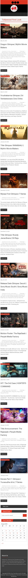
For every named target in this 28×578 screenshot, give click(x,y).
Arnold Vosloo (4, 153)
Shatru (2, 58)
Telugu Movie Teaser (9, 244)
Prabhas (2, 343)
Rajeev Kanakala (14, 56)
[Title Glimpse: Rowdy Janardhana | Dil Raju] (14, 221)
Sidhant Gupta (9, 58)
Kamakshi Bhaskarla (14, 296)
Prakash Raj (3, 297)
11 (6, 533)
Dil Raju (3, 243)
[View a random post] (25, 14)
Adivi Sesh (4, 295)
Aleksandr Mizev (5, 52)
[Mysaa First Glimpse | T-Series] (14, 180)
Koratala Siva (13, 487)
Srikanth (12, 488)
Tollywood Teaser (6, 246)
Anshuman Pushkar (17, 52)
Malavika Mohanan (9, 341)
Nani (4, 391)
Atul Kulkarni (15, 295)
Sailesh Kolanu (8, 391)
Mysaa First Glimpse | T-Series (13, 194)
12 (10, 533)
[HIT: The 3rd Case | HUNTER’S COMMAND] (14, 369)
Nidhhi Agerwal (20, 341)
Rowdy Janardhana (21, 243)
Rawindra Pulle (16, 199)
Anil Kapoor (10, 52)
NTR (15, 55)
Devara (3, 487)
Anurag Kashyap (9, 295)
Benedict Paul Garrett (7, 54)
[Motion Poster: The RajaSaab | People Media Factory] (14, 320)
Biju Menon (21, 54)
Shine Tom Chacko (6, 488)
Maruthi (15, 341)
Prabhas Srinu (8, 56)
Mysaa (3, 199)
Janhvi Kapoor (7, 487)
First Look (9, 153)
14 (17, 533)
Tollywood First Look (5, 25)
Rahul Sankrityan (21, 153)
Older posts (5, 506)
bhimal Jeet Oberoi (15, 54)
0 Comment (22, 51)
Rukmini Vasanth (21, 56)
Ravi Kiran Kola (14, 243)
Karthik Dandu (8, 103)
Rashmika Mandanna (9, 155)
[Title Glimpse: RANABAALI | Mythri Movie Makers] (14, 132)
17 (2, 535)
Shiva (5, 58)
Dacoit (4, 296)
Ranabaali (2, 155)
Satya (6, 105)
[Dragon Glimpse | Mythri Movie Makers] (14, 31)
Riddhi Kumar (7, 343)
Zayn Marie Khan (19, 297)
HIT (2, 391)
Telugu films (20, 105)
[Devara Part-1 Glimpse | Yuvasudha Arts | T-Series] (14, 465)
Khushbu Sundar (10, 55)
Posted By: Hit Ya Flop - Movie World (9, 51)
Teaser (17, 105)
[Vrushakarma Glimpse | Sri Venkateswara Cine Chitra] (14, 82)
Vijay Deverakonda (12, 156)
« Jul (2, 543)
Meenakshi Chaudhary (15, 103)
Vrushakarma (6, 107)
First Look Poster (15, 153)
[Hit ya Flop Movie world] (2, 14)
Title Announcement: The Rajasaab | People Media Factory (11, 432)
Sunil (7, 297)
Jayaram (3, 103)
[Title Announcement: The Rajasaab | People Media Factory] (14, 415)
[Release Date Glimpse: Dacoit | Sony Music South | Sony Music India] (14, 270)
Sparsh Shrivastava (11, 105)
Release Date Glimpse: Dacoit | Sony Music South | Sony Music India (14, 286)
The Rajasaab (13, 344)
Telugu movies (8, 106)
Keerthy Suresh (8, 243)
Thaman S (9, 344)
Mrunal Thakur (21, 296)
